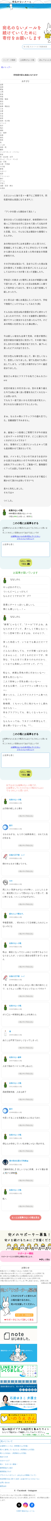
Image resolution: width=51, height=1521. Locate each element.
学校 (1, 97)
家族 (1, 89)
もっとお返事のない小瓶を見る (25, 1217)
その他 (2, 166)
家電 (1, 169)
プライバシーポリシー (25, 539)
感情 (1, 130)
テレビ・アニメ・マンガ (9, 159)
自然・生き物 (5, 121)
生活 (1, 104)
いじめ (2, 145)
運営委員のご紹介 (6, 1468)
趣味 (1, 150)
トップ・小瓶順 (9, 60)
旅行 (1, 179)
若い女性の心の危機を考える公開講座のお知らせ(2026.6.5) (21, 1276)
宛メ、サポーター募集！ (9, 1464)
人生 (1, 109)
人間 (1, 92)
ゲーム (2, 181)
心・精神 (3, 133)
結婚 (1, 87)
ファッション (5, 176)
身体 (1, 140)
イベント (3, 123)
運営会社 (3, 1486)
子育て (2, 183)
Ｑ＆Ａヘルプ (5, 1461)
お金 (1, 113)
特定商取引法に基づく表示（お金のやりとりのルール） (20, 1479)
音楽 (1, 154)
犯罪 (1, 174)
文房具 (2, 188)
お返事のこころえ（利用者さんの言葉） (14, 1446)
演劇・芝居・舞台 (6, 186)
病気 (1, 137)
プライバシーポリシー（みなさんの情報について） (18, 1475)
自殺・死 (3, 147)
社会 (1, 116)
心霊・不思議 (5, 164)
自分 (1, 125)
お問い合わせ (5, 1482)
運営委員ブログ (5, 1471)
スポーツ (3, 171)
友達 (1, 94)
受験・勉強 (4, 99)
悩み (1, 128)
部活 (1, 101)
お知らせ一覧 (46, 1283)
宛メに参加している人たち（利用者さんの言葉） (17, 1450)
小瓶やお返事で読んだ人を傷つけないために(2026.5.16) (20, 1278)
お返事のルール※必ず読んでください (25, 536)
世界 (1, 118)
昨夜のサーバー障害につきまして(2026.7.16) (16, 1271)
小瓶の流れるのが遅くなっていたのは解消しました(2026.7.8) (22, 1273)
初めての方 (4, 1457)
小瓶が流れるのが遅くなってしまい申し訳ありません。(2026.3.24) (24, 1281)
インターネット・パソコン (9, 152)
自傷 (1, 135)
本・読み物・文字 (6, 157)
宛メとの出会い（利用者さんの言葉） (13, 1453)
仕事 (1, 111)
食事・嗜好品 (5, 106)
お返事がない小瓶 (27, 60)
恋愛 (1, 85)
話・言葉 (3, 162)
